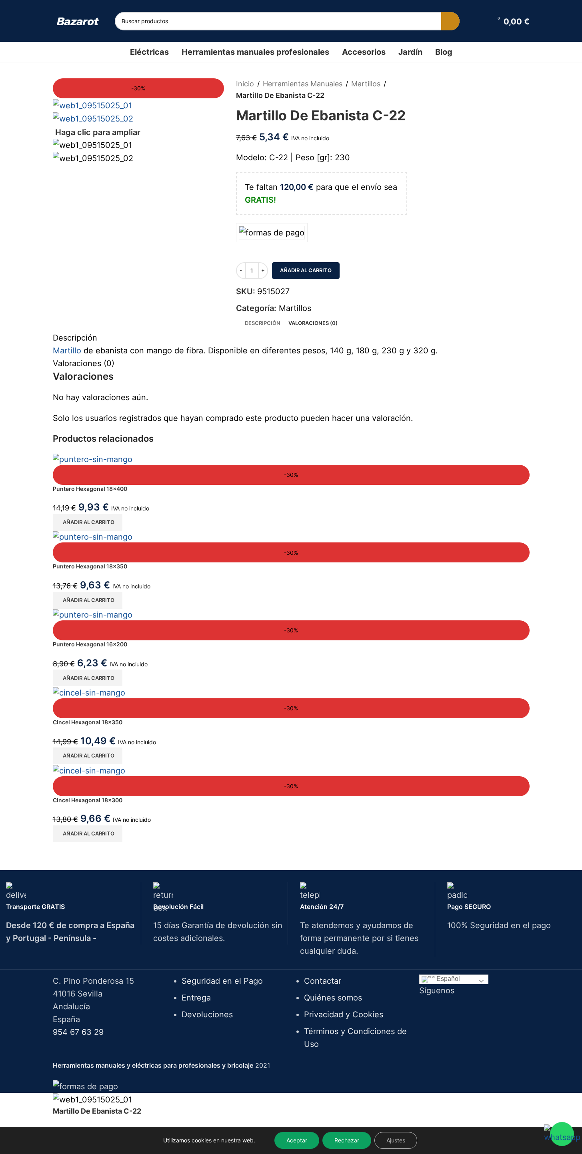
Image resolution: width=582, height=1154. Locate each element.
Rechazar (346, 1140)
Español (447, 978)
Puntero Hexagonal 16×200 (90, 644)
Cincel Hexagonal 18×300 (87, 800)
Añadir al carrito (306, 270)
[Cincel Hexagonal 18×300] (89, 770)
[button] (87, 522)
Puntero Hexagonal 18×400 (90, 488)
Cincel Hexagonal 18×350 (87, 722)
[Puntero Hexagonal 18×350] (92, 536)
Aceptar (296, 1140)
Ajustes (395, 1140)
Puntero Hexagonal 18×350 (90, 566)
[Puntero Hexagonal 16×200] (92, 614)
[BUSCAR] (450, 21)
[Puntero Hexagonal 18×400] (92, 458)
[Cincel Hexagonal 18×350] (89, 692)
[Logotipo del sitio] (78, 21)
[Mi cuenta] (481, 21)
